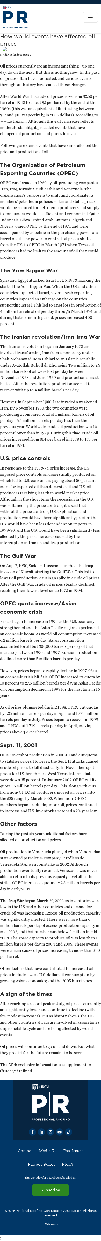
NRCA (67, 1164)
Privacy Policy (42, 1164)
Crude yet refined (16, 1070)
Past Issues (73, 1151)
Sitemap (51, 1224)
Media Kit (48, 1151)
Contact (25, 1151)
